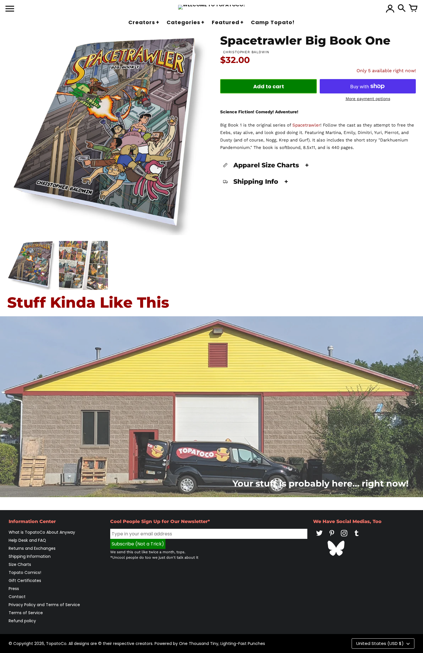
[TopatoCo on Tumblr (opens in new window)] (356, 537)
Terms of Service (26, 613)
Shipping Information (30, 556)
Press (14, 588)
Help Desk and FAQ (27, 540)
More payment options (368, 98)
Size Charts (20, 564)
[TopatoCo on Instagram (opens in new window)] (344, 537)
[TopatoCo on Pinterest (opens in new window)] (332, 537)
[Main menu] (9, 9)
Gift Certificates (25, 580)
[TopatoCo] (211, 7)
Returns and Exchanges (32, 548)
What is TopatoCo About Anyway (42, 532)
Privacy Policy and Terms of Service (44, 605)
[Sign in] (390, 8)
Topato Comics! (25, 572)
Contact (17, 597)
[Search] (401, 8)
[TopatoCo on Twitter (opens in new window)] (319, 537)
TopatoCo (56, 643)
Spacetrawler (306, 125)
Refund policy (22, 621)
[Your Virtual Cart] (413, 8)
